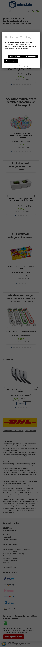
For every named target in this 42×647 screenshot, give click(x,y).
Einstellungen (11, 61)
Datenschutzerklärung (17, 66)
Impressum (30, 66)
